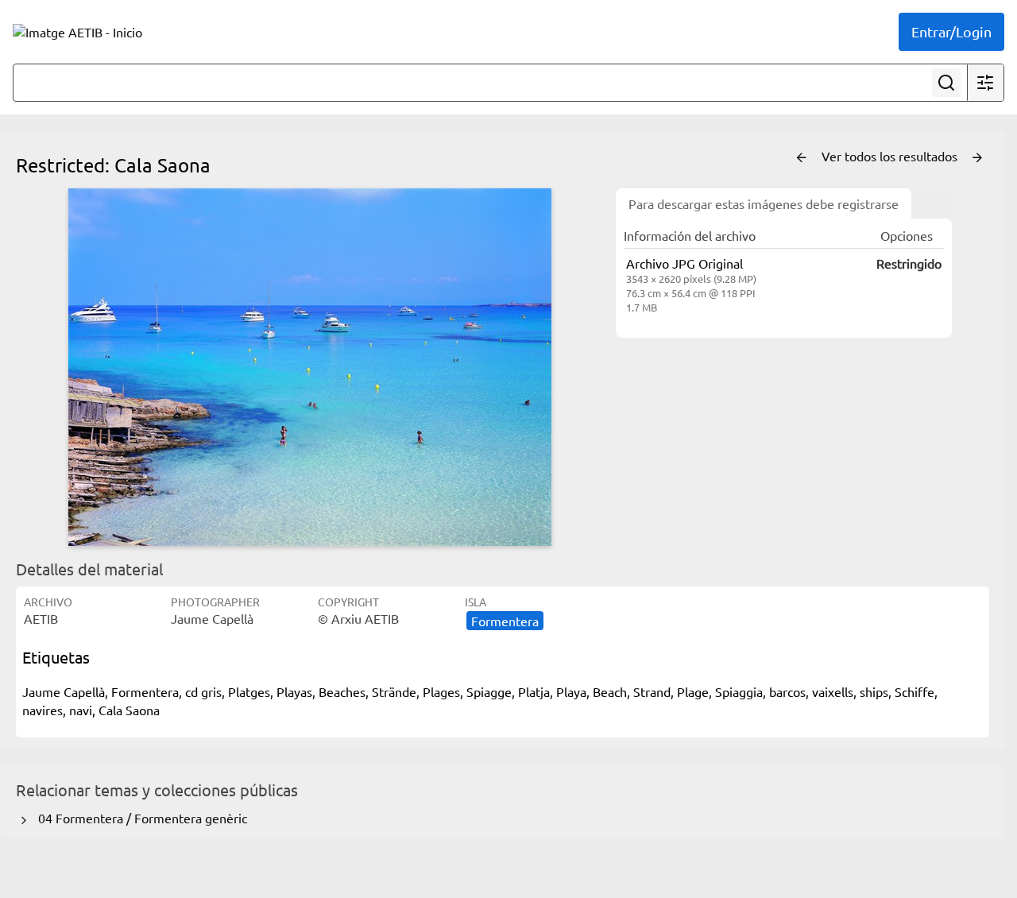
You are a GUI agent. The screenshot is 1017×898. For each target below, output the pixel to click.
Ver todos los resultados (891, 156)
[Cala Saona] (310, 367)
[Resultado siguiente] (977, 158)
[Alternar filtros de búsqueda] (985, 82)
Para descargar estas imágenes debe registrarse (763, 203)
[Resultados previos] (802, 158)
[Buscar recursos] (946, 82)
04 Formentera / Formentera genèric (139, 818)
